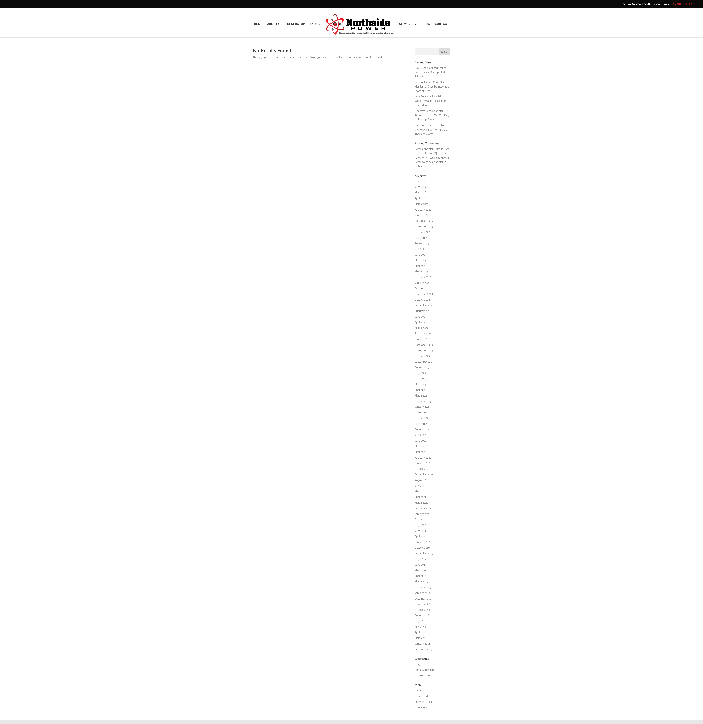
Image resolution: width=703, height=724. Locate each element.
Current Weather (632, 4)
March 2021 (421, 502)
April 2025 (420, 266)
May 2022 (420, 446)
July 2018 (420, 621)
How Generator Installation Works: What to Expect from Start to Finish (431, 101)
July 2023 (420, 373)
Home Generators (424, 669)
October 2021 (422, 468)
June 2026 (421, 186)
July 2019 (420, 559)
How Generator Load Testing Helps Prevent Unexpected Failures (431, 72)
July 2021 (420, 485)
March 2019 (421, 581)
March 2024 (421, 327)
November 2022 (424, 412)
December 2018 (424, 598)
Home (258, 24)
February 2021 (423, 508)
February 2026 (423, 209)
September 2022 (424, 423)
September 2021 (424, 474)
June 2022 (420, 440)
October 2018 (422, 609)
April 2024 (420, 322)
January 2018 (422, 643)
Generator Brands (302, 24)
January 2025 (422, 282)
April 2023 (420, 389)
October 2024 (422, 299)
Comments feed (424, 701)
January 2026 (422, 215)
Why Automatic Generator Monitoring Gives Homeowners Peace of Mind (432, 86)
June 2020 (421, 530)
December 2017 (423, 649)
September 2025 (424, 237)
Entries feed (421, 696)
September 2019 (424, 553)
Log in (418, 690)
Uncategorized (423, 675)
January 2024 (422, 339)
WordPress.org (423, 707)
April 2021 (420, 497)
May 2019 (420, 570)
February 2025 (423, 277)
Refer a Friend (662, 4)
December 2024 (424, 288)
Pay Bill (648, 4)
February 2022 (423, 457)
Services (406, 24)
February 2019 (423, 587)
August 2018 (422, 615)
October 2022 (422, 418)
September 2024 (424, 305)
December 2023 (424, 344)
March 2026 (421, 203)
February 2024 (423, 333)
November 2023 (424, 350)
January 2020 (422, 542)
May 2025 (420, 260)
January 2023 (422, 406)
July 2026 (420, 181)
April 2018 (420, 632)
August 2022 (422, 429)
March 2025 (421, 271)
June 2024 (421, 316)
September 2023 (424, 361)
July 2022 (420, 434)
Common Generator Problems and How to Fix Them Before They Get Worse (431, 129)
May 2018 (420, 626)
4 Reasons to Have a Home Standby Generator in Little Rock (432, 162)
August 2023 (422, 367)
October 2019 (422, 547)
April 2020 (421, 536)
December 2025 (424, 220)
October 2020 (422, 519)
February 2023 (423, 401)
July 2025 (420, 248)
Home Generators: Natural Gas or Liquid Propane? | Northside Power (432, 153)
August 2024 (422, 311)
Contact (442, 24)
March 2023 (421, 395)
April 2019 (420, 575)
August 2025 (422, 243)
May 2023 (420, 384)
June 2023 (421, 378)
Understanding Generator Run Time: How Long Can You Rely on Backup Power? (432, 115)
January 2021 (422, 514)
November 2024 (424, 294)
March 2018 (421, 637)
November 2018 (424, 604)
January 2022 (422, 463)
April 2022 (420, 452)
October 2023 (422, 356)
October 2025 (422, 232)
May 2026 (420, 192)
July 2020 (420, 525)
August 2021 (422, 480)
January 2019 (422, 592)
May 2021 (420, 491)
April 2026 (421, 198)
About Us (274, 24)
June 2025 (420, 254)
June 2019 (420, 564)
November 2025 (424, 226)
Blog (426, 24)
